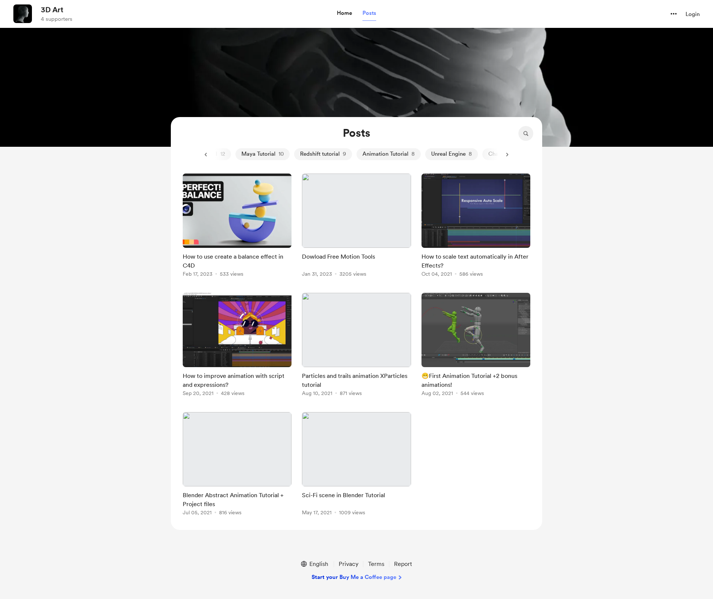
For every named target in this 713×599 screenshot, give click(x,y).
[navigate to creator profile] (22, 13)
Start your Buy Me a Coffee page (354, 577)
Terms (376, 563)
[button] (344, 13)
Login (693, 14)
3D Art (52, 9)
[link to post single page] (237, 226)
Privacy (348, 563)
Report (403, 563)
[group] (237, 226)
